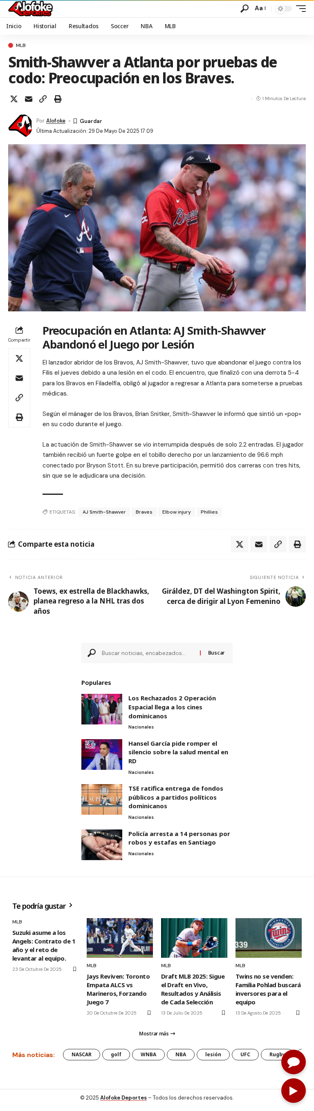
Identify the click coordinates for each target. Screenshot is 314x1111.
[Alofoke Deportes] (30, 8)
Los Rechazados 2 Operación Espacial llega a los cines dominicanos (172, 707)
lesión (213, 1054)
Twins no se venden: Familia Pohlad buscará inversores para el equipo (268, 989)
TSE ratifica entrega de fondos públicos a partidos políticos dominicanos (175, 797)
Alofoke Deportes (123, 1097)
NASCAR (82, 1054)
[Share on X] (14, 98)
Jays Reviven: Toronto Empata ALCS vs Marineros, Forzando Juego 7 (118, 989)
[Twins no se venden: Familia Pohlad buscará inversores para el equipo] (269, 938)
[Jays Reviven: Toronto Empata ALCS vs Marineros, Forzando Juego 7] (120, 938)
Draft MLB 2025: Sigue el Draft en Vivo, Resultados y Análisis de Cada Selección (192, 989)
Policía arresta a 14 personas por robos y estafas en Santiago (179, 838)
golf (116, 1054)
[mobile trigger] (299, 8)
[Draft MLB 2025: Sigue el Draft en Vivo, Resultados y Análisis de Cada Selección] (194, 938)
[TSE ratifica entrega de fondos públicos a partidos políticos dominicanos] (101, 799)
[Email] (28, 98)
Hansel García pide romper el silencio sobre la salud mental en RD (178, 752)
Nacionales (141, 727)
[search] (244, 8)
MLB (21, 45)
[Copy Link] (43, 98)
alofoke (55, 120)
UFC (245, 1054)
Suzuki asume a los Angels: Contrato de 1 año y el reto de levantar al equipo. (43, 945)
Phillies (209, 512)
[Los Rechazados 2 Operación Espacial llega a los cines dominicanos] (101, 709)
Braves (144, 512)
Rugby (277, 1054)
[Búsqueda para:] (148, 653)
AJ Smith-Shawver (104, 512)
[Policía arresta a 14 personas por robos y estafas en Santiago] (101, 844)
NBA (180, 1054)
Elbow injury (176, 512)
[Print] (57, 98)
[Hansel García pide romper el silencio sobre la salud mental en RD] (101, 754)
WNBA (148, 1054)
